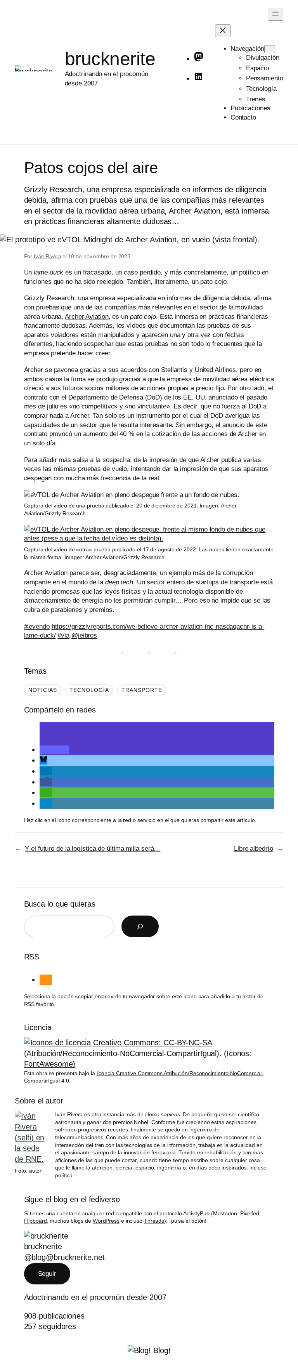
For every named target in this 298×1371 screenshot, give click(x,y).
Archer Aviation (87, 316)
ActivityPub (196, 1213)
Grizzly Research (49, 298)
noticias (42, 690)
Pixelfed (249, 1213)
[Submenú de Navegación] (269, 49)
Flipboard (35, 1221)
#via (63, 635)
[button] (54, 749)
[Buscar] (140, 926)
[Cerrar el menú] (222, 30)
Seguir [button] (47, 1273)
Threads (154, 1221)
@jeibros (84, 635)
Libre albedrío (253, 848)
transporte (141, 690)
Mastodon (225, 1213)
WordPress (106, 1221)
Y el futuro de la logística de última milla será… (92, 848)
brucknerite (110, 59)
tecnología (89, 690)
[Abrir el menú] (275, 14)
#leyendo (37, 626)
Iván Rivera (47, 256)
